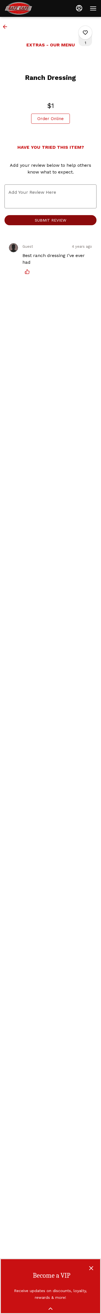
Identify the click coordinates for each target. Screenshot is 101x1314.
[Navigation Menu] (93, 8)
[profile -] (79, 8)
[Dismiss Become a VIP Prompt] (91, 1268)
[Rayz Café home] (29, 8)
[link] (50, 119)
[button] (6, 26)
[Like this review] (28, 271)
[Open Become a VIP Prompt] (50, 1308)
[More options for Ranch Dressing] (85, 32)
